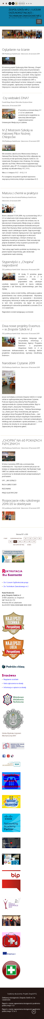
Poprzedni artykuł (16, 538)
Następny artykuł (18, 544)
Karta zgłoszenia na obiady (13, 683)
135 (39, 538)
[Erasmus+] (9, 953)
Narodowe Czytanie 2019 (18, 363)
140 (29, 541)
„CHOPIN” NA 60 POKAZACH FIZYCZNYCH (22, 442)
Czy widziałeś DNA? (16, 98)
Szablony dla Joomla (14, 994)
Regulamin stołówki (11, 679)
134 (35, 538)
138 (20, 541)
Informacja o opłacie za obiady (15, 687)
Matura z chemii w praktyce (20, 193)
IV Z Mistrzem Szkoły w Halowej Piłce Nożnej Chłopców (17, 133)
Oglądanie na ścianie (16, 49)
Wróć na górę (34, 1012)
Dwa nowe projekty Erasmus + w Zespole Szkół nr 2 (21, 327)
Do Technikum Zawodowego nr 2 (16, 586)
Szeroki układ (23, 3)
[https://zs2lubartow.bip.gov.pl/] (11, 881)
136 (10, 541)
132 (26, 538)
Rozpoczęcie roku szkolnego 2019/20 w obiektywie (21, 502)
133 (30, 538)
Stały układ (20, 3)
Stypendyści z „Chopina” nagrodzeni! (18, 263)
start (5, 538)
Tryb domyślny (4, 3)
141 (34, 541)
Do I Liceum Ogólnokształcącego (16, 582)
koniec (29, 544)
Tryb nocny (6, 3)
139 (24, 541)
